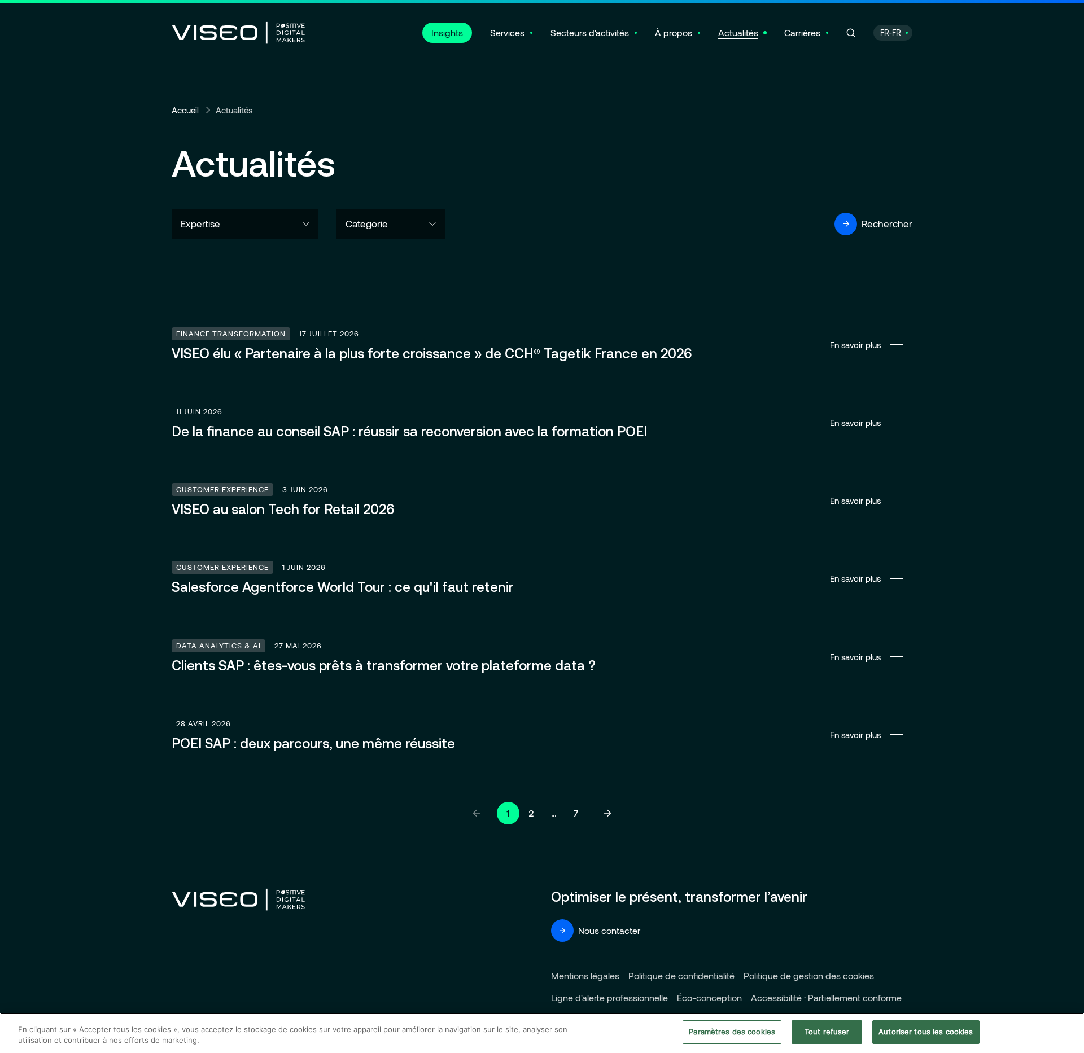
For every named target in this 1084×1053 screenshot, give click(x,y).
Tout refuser (827, 1031)
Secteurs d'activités (589, 32)
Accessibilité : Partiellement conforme (826, 997)
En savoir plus (542, 345)
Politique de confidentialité (681, 975)
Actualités (738, 32)
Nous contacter (609, 930)
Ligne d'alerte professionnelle (609, 997)
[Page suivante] (607, 813)
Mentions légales (585, 975)
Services (507, 32)
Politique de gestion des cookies (809, 975)
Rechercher (887, 223)
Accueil (185, 110)
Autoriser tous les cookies (925, 1031)
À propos (673, 32)
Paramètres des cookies (732, 1031)
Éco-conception (709, 997)
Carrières (802, 32)
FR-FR (890, 32)
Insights (447, 32)
